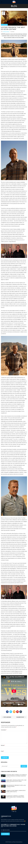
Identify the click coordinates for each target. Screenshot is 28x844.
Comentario (4, 730)
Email (14, 711)
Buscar (24, 766)
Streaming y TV (4, 24)
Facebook (7, 711)
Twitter (10, 711)
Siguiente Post (20, 717)
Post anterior (7, 717)
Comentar (12, 31)
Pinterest (17, 711)
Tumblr (20, 711)
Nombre (3, 745)
